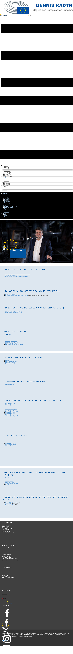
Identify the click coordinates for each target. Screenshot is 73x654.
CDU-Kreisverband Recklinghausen (11, 418)
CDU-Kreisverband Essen (10, 410)
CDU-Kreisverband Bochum (10, 404)
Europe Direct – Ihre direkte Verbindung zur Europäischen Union (17, 274)
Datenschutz (4, 594)
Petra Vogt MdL (8, 484)
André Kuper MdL (8, 503)
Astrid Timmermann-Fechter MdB (11, 483)
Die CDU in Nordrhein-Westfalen (11, 343)
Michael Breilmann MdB (9, 477)
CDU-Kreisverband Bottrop (10, 405)
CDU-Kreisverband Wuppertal (10, 445)
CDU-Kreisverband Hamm (10, 413)
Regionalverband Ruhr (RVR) (10, 384)
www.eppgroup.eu (5, 533)
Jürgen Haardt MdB (9, 505)
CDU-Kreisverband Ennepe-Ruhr (11, 409)
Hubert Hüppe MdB (9, 481)
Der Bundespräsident (9, 360)
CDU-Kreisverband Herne (10, 414)
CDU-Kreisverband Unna (10, 419)
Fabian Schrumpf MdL (9, 482)
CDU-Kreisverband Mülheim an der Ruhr (12, 415)
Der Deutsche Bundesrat (10, 363)
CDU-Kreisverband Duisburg (10, 408)
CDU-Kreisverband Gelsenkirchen (11, 411)
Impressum (4, 592)
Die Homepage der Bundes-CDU (11, 341)
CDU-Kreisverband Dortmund (10, 406)
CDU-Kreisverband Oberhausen (11, 416)
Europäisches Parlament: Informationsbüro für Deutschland (16, 295)
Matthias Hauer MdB (9, 478)
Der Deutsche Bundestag (10, 362)
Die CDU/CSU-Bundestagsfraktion (11, 342)
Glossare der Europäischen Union (11, 275)
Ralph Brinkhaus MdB (9, 502)
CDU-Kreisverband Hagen (10, 412)
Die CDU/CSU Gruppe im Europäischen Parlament (14, 340)
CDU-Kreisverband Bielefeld (10, 443)
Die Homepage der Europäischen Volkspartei (13, 311)
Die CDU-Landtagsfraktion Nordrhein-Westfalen (14, 344)
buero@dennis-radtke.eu (9, 577)
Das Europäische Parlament (10, 294)
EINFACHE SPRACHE (4, 15)
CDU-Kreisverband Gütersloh (10, 444)
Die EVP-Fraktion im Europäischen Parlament (13, 312)
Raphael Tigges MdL (9, 504)
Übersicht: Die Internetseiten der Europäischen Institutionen (16, 276)
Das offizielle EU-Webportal (10, 273)
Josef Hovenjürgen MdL (9, 480)
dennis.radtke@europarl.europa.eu (11, 532)
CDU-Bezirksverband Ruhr (10, 403)
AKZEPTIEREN (4, 640)
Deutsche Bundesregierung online (11, 361)
